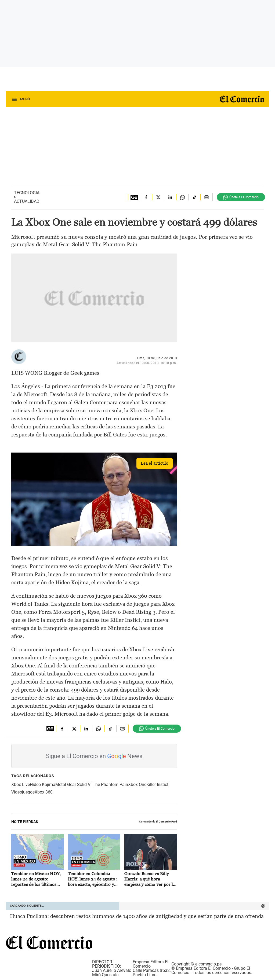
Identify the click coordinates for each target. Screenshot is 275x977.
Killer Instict (157, 784)
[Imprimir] (206, 197)
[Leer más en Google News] (134, 197)
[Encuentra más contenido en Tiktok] (194, 197)
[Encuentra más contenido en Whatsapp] (182, 197)
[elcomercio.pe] (240, 99)
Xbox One (137, 784)
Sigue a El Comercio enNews (94, 756)
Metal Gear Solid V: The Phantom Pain (91, 784)
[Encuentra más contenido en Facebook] (146, 197)
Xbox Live (20, 784)
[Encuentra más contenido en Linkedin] (170, 197)
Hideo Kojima (42, 784)
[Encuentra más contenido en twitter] (158, 197)
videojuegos (23, 792)
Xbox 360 (44, 792)
